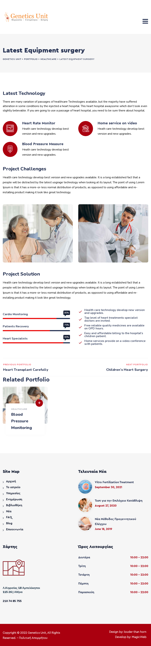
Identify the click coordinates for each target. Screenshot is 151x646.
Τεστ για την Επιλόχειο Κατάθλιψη (119, 500)
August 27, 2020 (106, 505)
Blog (9, 523)
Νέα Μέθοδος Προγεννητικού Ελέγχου (115, 522)
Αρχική (11, 481)
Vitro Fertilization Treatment (114, 482)
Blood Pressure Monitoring (21, 421)
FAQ (9, 517)
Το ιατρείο (13, 487)
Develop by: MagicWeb (130, 637)
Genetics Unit (37, 632)
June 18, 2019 (103, 529)
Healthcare (19, 409)
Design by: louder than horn (127, 631)
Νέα (8, 511)
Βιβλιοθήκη (14, 505)
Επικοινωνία (14, 529)
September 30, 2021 (108, 487)
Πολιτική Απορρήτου (33, 637)
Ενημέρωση (14, 499)
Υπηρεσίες (13, 493)
